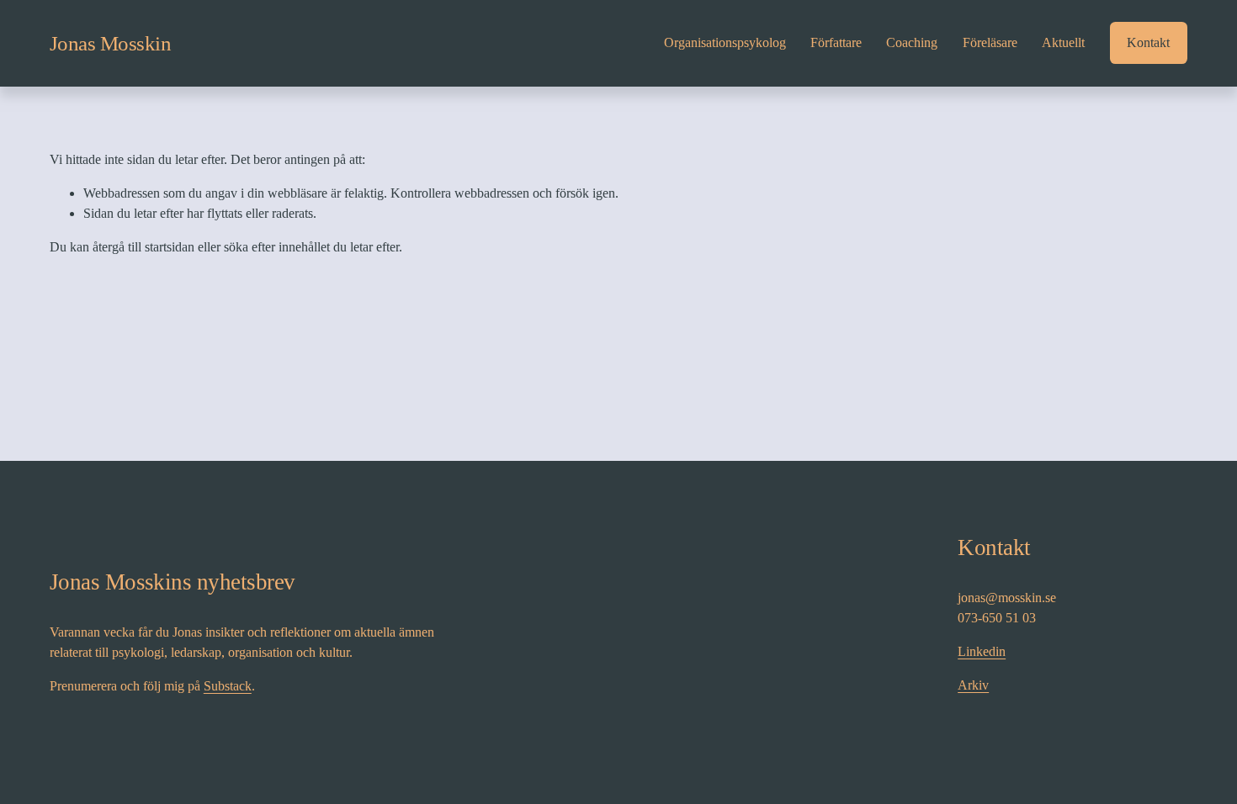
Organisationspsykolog (725, 42)
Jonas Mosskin (111, 43)
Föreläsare (990, 42)
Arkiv (973, 685)
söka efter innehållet (277, 247)
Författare (836, 42)
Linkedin (982, 651)
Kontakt (1148, 42)
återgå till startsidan (143, 247)
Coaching (911, 42)
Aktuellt (1063, 42)
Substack (228, 686)
